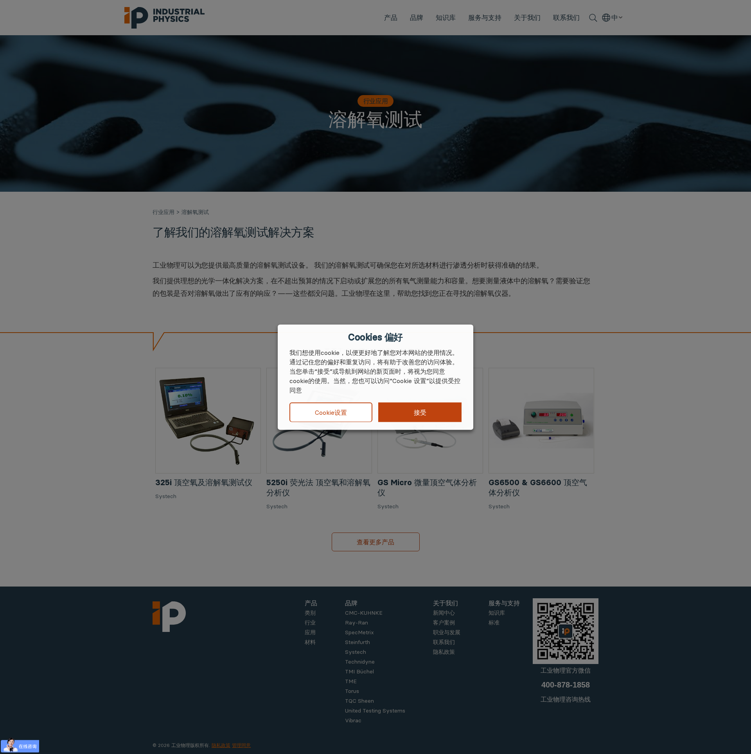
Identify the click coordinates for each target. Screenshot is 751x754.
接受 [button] (420, 412)
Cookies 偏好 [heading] (375, 337)
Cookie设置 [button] (331, 412)
